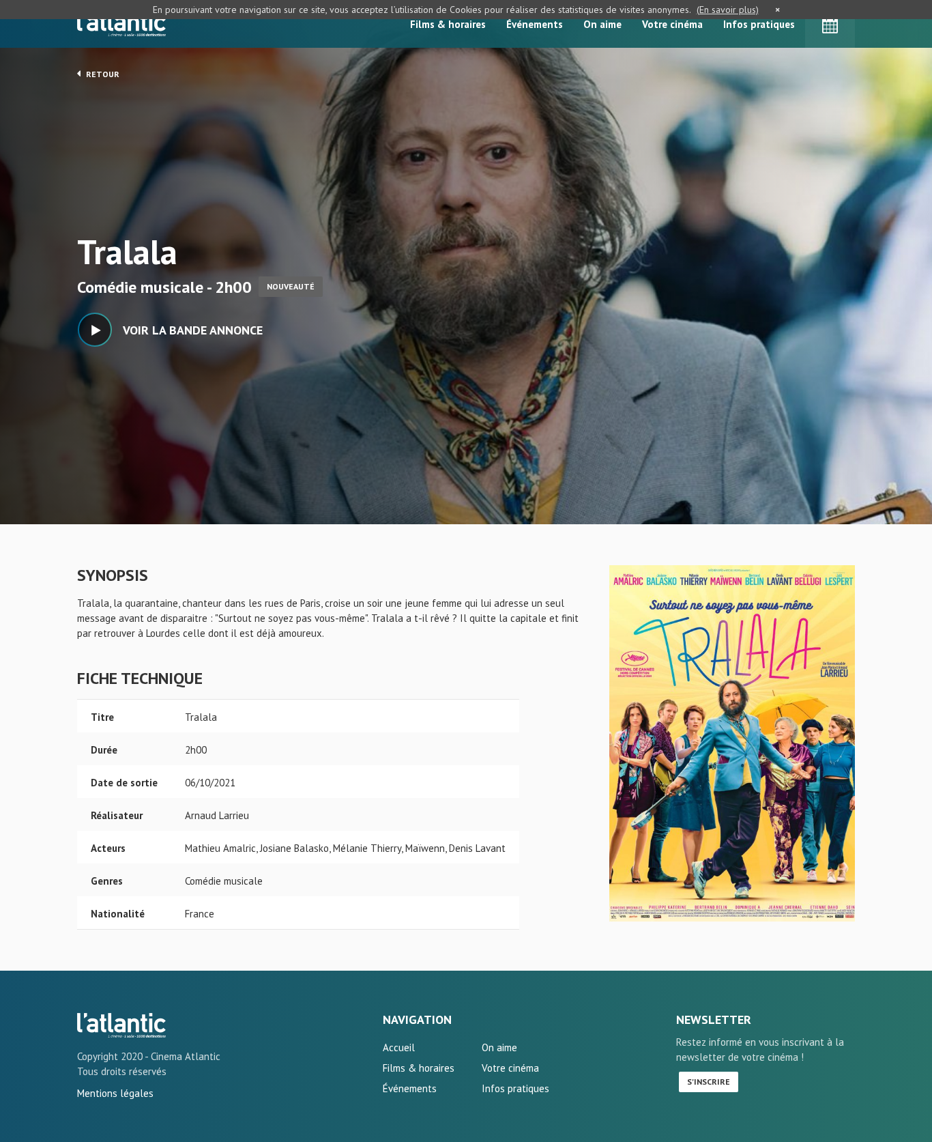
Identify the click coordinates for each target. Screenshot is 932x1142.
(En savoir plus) (728, 9)
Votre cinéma (672, 24)
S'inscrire (708, 1081)
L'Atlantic (121, 24)
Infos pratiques (759, 24)
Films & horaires (448, 24)
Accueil (399, 1047)
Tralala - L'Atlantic (121, 1025)
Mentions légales (115, 1093)
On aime (602, 24)
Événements (534, 24)
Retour (101, 74)
